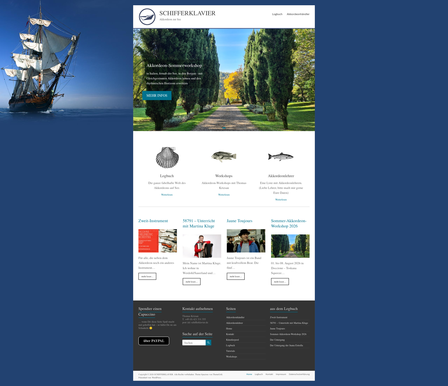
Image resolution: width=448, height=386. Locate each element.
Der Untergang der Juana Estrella (286, 345)
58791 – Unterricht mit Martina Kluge (199, 223)
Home (229, 328)
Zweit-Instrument (153, 220)
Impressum (281, 374)
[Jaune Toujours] (246, 250)
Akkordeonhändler (298, 14)
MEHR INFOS (156, 95)
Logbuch (277, 14)
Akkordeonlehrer (281, 175)
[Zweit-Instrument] (157, 250)
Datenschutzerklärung (299, 374)
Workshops (224, 175)
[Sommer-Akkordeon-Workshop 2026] (290, 256)
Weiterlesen (167, 194)
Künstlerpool (232, 339)
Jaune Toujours (239, 220)
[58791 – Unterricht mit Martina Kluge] (202, 256)
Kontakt (230, 334)
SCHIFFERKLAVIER (187, 13)
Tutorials (230, 351)
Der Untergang (277, 339)
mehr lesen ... (147, 276)
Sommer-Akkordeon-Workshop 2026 (289, 223)
